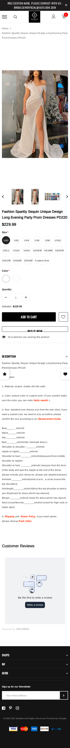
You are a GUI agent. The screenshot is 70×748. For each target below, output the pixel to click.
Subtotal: (7, 306)
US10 (58, 240)
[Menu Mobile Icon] (4, 16)
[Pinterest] (10, 708)
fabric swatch (41, 400)
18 (9, 337)
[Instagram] (17, 708)
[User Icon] (53, 17)
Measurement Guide (49, 419)
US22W (6, 260)
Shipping (10, 516)
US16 (27, 250)
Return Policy (28, 516)
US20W (59, 250)
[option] (35, 114)
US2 (16, 240)
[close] (66, 5)
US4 (26, 240)
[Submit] (64, 695)
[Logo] (34, 16)
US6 (37, 240)
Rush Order (25, 521)
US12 (6, 250)
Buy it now (35, 330)
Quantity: (7, 289)
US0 (6, 240)
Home (5, 28)
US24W (17, 260)
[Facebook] (3, 708)
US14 (16, 250)
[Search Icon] (15, 17)
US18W (48, 250)
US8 (47, 240)
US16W (37, 250)
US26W (28, 260)
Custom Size (42, 260)
